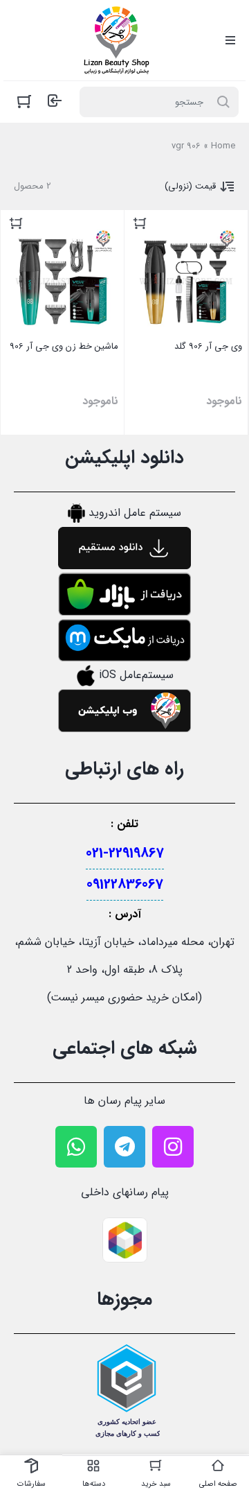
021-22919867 (125, 853)
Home (223, 146)
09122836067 (124, 884)
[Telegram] (124, 1147)
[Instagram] (173, 1147)
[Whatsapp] (76, 1147)
